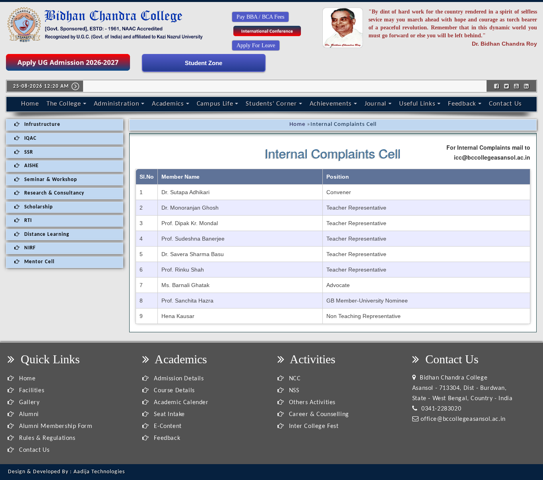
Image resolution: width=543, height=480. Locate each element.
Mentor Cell (38, 261)
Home (30, 103)
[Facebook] (497, 85)
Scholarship (38, 207)
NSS (293, 390)
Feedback (462, 103)
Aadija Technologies (99, 472)
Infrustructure (41, 124)
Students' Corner (271, 103)
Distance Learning (46, 234)
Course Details (173, 390)
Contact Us (505, 103)
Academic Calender (180, 402)
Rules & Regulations (46, 438)
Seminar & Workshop (50, 179)
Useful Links (417, 103)
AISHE (31, 165)
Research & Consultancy (53, 193)
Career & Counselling (318, 414)
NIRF (29, 248)
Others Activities (311, 402)
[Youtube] (516, 85)
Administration (117, 103)
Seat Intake (168, 414)
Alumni (28, 414)
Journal (375, 103)
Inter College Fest (312, 426)
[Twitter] (506, 85)
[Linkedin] (526, 85)
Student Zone (203, 63)
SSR (28, 152)
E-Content (167, 426)
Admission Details (178, 379)
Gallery (28, 402)
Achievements (331, 103)
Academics (168, 103)
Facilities (30, 390)
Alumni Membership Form (54, 426)
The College (64, 103)
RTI (27, 220)
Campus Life (215, 103)
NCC (294, 379)
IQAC (30, 138)
